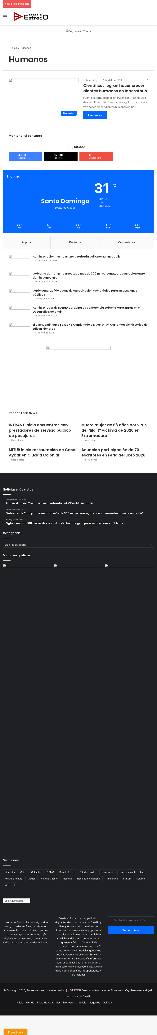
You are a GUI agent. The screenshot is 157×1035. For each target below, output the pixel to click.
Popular (26, 242)
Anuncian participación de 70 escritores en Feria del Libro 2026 (113, 452)
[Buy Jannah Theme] (79, 31)
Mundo (30, 1002)
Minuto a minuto (13, 878)
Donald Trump (66, 872)
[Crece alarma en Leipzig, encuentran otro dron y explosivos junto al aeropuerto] (27, 707)
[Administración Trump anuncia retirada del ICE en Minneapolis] (19, 262)
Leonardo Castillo (81, 996)
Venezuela (10, 885)
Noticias (67, 878)
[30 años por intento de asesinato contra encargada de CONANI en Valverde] (129, 578)
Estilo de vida (45, 1002)
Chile (23, 872)
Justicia (81, 1002)
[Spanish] (20, 895)
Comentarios (127, 242)
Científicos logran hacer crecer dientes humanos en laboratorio (115, 88)
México (31, 878)
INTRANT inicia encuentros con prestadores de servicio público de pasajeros (40, 430)
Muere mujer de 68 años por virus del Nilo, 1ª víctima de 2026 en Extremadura (114, 430)
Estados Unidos (88, 872)
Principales (112, 878)
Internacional (128, 872)
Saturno (140, 878)
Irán (142, 872)
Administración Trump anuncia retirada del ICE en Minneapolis (76, 256)
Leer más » (95, 115)
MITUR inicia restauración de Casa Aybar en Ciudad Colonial (42, 452)
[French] (12, 895)
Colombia (36, 872)
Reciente (75, 242)
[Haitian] (16, 895)
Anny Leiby (92, 80)
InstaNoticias (108, 872)
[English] (8, 895)
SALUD (127, 878)
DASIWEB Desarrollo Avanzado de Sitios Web (96, 990)
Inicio (14, 47)
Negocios (94, 1002)
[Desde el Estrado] (30, 17)
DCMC (50, 872)
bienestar (10, 872)
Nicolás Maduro (49, 878)
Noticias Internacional (89, 878)
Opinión (107, 1002)
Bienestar (68, 1002)
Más (58, 1002)
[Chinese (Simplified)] (4, 895)
